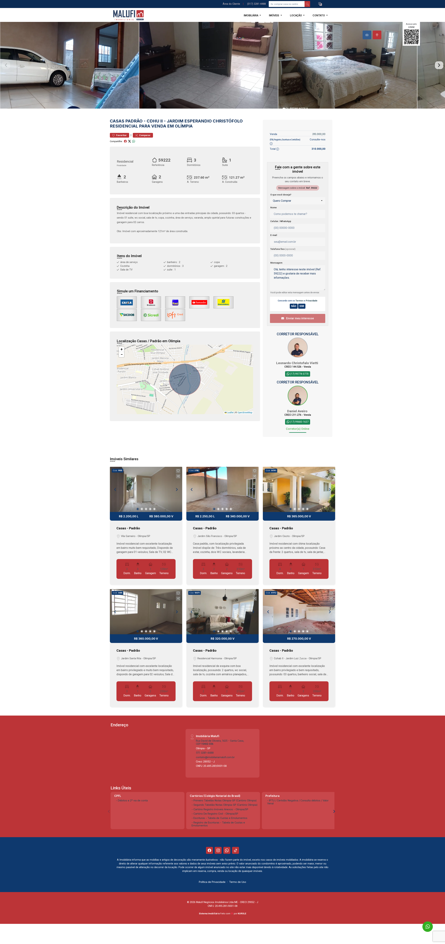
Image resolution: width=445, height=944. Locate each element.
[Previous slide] (6, 65)
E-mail (273, 235)
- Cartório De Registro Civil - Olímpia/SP (215, 813)
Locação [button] (296, 15)
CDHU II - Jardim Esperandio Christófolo (195, 121)
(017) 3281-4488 (256, 3)
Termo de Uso (237, 881)
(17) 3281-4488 (205, 752)
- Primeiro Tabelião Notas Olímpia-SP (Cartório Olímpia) (224, 800)
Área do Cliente (231, 3)
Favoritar (121, 135)
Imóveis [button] (274, 15)
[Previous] (115, 489)
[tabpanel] (222, 65)
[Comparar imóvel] (178, 476)
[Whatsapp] (226, 850)
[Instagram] (218, 850)
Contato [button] (319, 15)
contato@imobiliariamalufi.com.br (215, 757)
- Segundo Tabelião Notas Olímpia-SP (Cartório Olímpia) (225, 804)
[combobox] (297, 200)
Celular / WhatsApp (280, 221)
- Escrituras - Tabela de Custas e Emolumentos (219, 817)
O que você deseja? (280, 194)
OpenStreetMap (244, 412)
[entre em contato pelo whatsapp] (424, 923)
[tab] (367, 35)
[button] (320, 4)
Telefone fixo (283, 249)
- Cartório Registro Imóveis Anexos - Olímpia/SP (220, 809)
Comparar (145, 135)
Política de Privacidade (212, 881)
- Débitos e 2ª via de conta (132, 800)
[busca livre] (307, 4)
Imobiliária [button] (251, 15)
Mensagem (276, 262)
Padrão (134, 121)
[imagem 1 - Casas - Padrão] (146, 489)
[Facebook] (209, 850)
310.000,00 (318, 134)
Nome (273, 207)
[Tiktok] (235, 850)
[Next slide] (439, 65)
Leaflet (230, 412)
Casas (117, 121)
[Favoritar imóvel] (178, 471)
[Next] (176, 489)
